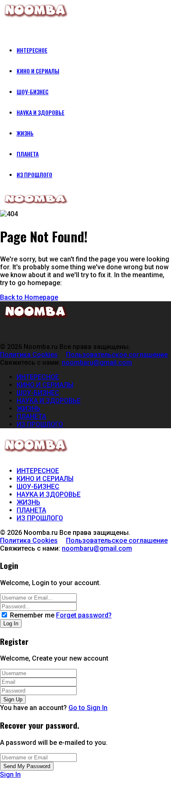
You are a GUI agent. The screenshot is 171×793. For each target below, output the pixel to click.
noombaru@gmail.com (97, 362)
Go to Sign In (87, 708)
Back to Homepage (29, 297)
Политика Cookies (29, 355)
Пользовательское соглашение (117, 355)
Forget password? (84, 615)
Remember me (32, 615)
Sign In (10, 774)
